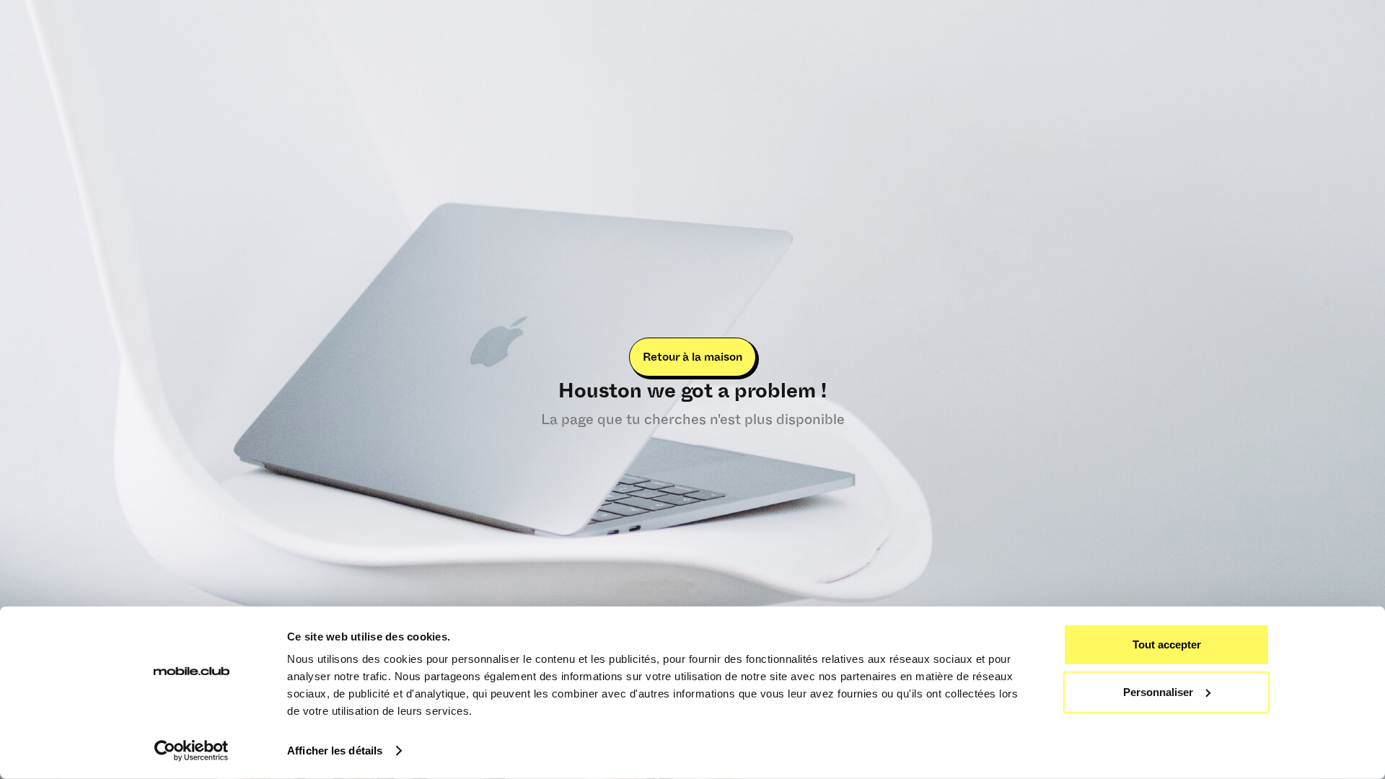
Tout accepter (1167, 644)
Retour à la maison (692, 357)
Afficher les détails (334, 750)
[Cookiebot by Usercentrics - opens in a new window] (191, 751)
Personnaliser (1158, 691)
